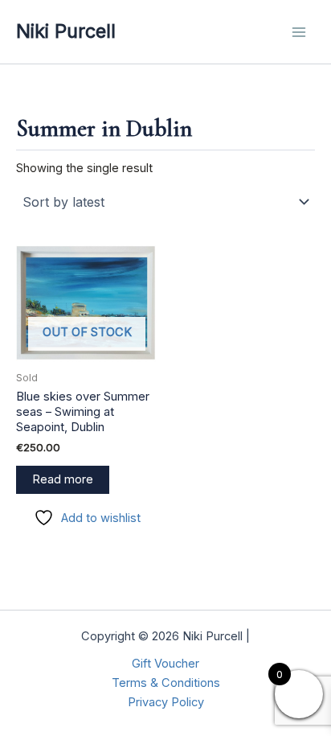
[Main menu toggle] (299, 31)
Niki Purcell (66, 31)
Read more (62, 479)
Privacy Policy (166, 702)
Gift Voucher (165, 663)
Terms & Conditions (166, 683)
